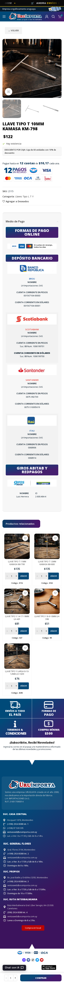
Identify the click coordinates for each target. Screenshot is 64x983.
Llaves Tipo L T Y (24, 196)
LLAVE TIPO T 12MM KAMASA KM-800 (47, 563)
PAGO (49, 714)
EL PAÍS (15, 714)
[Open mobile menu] (4, 16)
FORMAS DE (49, 710)
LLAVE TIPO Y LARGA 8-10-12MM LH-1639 (17, 673)
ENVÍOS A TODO (15, 710)
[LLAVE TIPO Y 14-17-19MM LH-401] (17, 601)
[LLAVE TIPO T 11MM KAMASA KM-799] (17, 546)
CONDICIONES (16, 733)
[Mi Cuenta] (46, 16)
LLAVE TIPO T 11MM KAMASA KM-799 (17, 563)
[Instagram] (24, 960)
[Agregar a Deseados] (25, 538)
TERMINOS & (15, 729)
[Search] (53, 16)
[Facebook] (28, 960)
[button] (5, 68)
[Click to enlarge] (8, 91)
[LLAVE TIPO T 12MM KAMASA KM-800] (47, 546)
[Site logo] (25, 16)
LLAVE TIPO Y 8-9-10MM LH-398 (47, 618)
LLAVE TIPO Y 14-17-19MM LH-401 (17, 618)
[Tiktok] (33, 960)
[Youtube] (41, 960)
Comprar (40, 977)
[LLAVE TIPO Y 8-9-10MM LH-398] (47, 601)
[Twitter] (37, 960)
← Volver (13, 30)
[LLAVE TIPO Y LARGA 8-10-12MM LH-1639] (17, 656)
